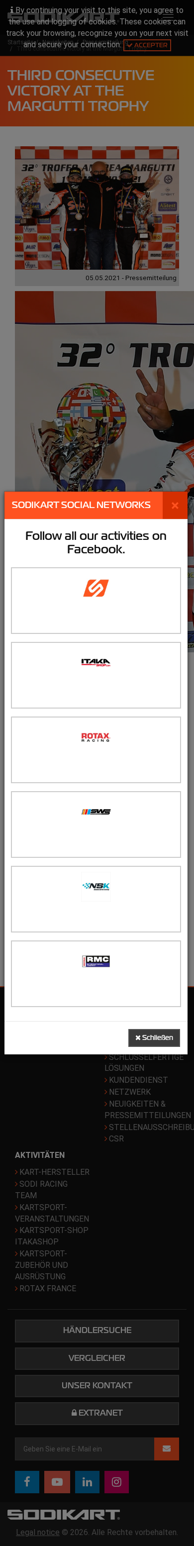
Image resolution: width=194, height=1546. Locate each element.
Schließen (157, 1037)
